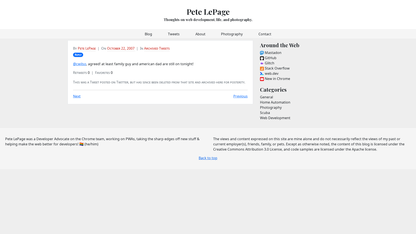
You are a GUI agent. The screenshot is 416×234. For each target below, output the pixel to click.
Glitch (269, 63)
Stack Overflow (277, 68)
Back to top (208, 158)
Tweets (174, 34)
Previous (240, 96)
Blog (148, 34)
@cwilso (79, 64)
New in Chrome (277, 78)
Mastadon (272, 52)
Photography (232, 34)
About (200, 34)
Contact (264, 34)
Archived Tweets (157, 48)
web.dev (271, 73)
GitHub (270, 57)
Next (77, 96)
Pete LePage (208, 11)
